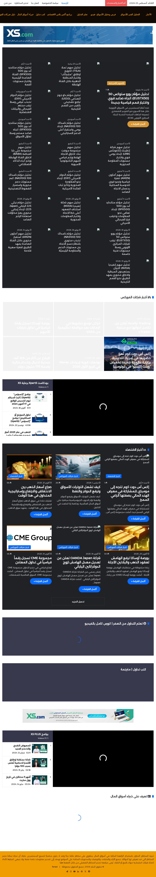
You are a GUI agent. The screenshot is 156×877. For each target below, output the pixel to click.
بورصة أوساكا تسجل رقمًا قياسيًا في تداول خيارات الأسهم (32, 327)
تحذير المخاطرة (21, 3)
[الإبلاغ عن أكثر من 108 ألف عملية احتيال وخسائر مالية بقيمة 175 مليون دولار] (28, 354)
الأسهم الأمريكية (140, 52)
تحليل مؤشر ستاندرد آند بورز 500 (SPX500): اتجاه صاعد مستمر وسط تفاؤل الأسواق (19, 129)
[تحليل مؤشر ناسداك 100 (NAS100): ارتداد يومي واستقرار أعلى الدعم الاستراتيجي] (98, 119)
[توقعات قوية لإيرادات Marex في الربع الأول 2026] (78, 354)
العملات (88, 52)
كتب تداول (40, 14)
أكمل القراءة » (138, 124)
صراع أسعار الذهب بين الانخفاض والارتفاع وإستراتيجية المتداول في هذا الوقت (30, 491)
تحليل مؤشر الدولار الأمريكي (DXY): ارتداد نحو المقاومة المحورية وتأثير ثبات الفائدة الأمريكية (69, 181)
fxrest (55, 866)
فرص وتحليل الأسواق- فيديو (103, 14)
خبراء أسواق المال (25, 14)
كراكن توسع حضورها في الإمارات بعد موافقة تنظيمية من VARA (79, 327)
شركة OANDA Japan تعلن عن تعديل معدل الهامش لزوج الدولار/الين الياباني (78, 562)
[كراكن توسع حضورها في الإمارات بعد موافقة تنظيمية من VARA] (78, 319)
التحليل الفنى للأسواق (130, 14)
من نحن (7, 3)
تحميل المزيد (78, 601)
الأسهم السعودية (112, 52)
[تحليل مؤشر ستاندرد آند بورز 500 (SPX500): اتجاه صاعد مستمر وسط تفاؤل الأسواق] (49, 119)
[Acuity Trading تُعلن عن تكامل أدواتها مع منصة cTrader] (129, 319)
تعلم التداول (82, 14)
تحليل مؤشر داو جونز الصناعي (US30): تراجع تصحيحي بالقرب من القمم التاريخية (69, 102)
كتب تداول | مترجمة (133, 669)
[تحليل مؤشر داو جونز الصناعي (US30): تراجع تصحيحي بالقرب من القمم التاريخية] (98, 91)
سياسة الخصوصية (50, 3)
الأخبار (148, 14)
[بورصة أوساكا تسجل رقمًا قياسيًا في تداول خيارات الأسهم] (28, 319)
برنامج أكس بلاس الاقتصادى (59, 14)
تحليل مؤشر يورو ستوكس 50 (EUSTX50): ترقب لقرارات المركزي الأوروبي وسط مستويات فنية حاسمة (120, 243)
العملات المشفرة (65, 52)
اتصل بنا (35, 3)
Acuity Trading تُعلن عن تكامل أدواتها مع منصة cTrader (133, 327)
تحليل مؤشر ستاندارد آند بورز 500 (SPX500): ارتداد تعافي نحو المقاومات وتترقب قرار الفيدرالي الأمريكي (118, 212)
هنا (61, 862)
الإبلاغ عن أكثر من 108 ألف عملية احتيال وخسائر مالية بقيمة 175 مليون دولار (31, 362)
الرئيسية (64, 3)
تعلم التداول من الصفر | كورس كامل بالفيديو (114, 623)
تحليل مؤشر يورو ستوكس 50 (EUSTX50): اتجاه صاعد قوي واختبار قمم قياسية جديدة (128, 98)
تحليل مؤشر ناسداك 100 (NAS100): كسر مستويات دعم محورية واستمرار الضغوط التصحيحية (19, 181)
